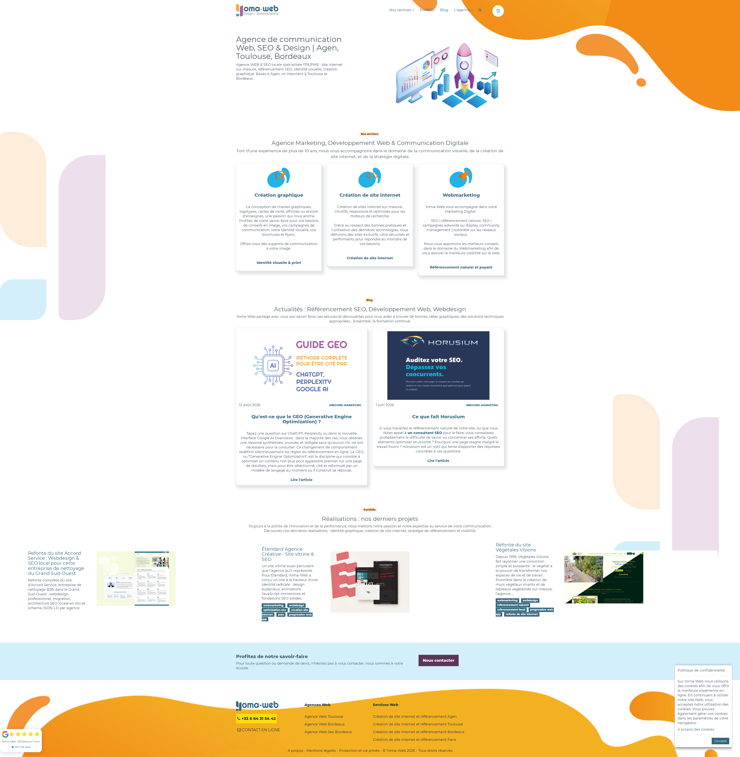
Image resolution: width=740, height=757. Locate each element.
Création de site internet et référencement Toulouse (418, 724)
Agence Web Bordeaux (324, 724)
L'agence (462, 10)
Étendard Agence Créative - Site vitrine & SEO (288, 554)
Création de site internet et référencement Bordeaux (418, 732)
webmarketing (273, 605)
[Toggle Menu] (498, 11)
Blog (444, 10)
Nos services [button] (400, 10)
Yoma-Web (257, 706)
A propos (295, 751)
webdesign (296, 605)
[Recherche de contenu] (480, 10)
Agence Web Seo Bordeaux (328, 732)
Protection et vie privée (359, 751)
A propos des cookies (696, 729)
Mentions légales (321, 751)
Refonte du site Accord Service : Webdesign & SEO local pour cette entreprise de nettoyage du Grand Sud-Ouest (56, 563)
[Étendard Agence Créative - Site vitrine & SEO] (370, 582)
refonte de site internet (522, 614)
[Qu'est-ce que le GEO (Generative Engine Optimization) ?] (301, 365)
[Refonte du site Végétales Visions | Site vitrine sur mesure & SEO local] (604, 577)
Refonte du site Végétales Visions (516, 547)
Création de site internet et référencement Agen (415, 716)
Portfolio (427, 10)
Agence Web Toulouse (323, 716)
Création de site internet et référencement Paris (414, 740)
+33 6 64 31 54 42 (258, 718)
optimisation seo (274, 609)
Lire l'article (302, 480)
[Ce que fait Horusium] (438, 365)
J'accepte (720, 741)
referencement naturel (513, 604)
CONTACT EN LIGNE (260, 730)
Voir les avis (22, 747)
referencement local (511, 609)
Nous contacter (438, 660)
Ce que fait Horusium (438, 416)
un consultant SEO (425, 433)
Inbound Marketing (345, 405)
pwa (281, 614)
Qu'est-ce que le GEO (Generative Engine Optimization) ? (301, 419)
